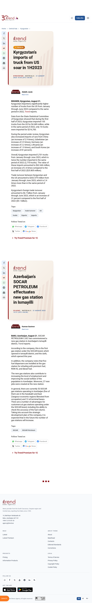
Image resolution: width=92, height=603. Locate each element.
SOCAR (15, 430)
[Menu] (88, 18)
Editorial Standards (54, 545)
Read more (25, 94)
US (41, 211)
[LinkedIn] (29, 580)
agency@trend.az (8, 523)
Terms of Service (53, 557)
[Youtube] (20, 580)
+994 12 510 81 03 (8, 520)
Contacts (51, 541)
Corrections (52, 548)
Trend (27, 111)
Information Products (10, 560)
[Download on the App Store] (9, 589)
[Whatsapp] (5, 580)
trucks (15, 215)
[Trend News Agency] (9, 502)
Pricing (5, 557)
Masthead (51, 538)
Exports (24, 215)
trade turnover (30, 211)
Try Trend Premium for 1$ (26, 238)
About (50, 534)
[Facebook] (10, 580)
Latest (5, 534)
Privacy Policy (52, 560)
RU (87, 598)
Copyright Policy (53, 564)
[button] (4, 33)
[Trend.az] (10, 18)
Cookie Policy (52, 567)
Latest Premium (8, 538)
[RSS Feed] (34, 580)
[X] (15, 580)
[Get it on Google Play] (25, 589)
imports (34, 215)
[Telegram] (24, 580)
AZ (83, 598)
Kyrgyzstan (17, 211)
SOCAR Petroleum (28, 430)
